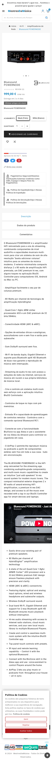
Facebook (6, 160)
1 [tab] (23, 76)
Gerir (26, 719)
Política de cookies (21, 714)
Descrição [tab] (26, 216)
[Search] (46, 17)
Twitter (12, 160)
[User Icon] (42, 11)
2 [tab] (26, 76)
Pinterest (19, 160)
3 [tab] (28, 76)
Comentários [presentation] (26, 234)
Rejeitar (26, 725)
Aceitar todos (26, 731)
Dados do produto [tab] (26, 225)
